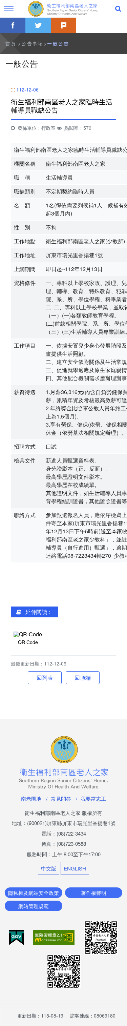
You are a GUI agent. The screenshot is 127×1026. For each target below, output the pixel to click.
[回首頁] (63, 9)
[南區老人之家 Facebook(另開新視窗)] (101, 937)
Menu (9, 9)
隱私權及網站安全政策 (33, 892)
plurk (63, 25)
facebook (12, 25)
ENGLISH (75, 868)
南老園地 (31, 798)
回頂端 (83, 677)
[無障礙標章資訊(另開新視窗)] (54, 937)
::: (13, 89)
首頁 (11, 43)
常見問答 (61, 798)
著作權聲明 (93, 892)
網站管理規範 (33, 905)
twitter (38, 25)
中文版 (48, 868)
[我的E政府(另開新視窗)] (17, 937)
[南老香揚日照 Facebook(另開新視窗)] (64, 970)
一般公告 (58, 43)
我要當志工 (93, 798)
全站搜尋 (118, 9)
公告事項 (32, 43)
